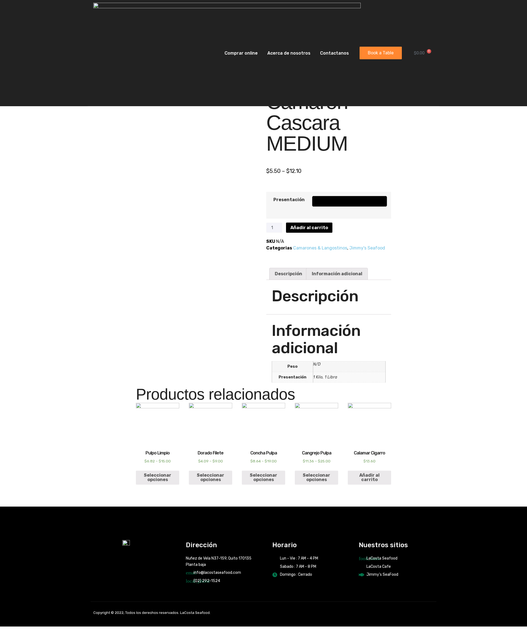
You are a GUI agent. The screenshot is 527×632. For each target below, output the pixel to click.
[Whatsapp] (430, 613)
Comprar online (241, 53)
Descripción (288, 273)
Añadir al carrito (309, 227)
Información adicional (337, 273)
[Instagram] (421, 613)
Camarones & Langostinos (320, 248)
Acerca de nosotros (288, 53)
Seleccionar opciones (157, 477)
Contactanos (334, 53)
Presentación (289, 199)
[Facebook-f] (412, 613)
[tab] (288, 274)
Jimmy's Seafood (367, 248)
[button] (381, 53)
